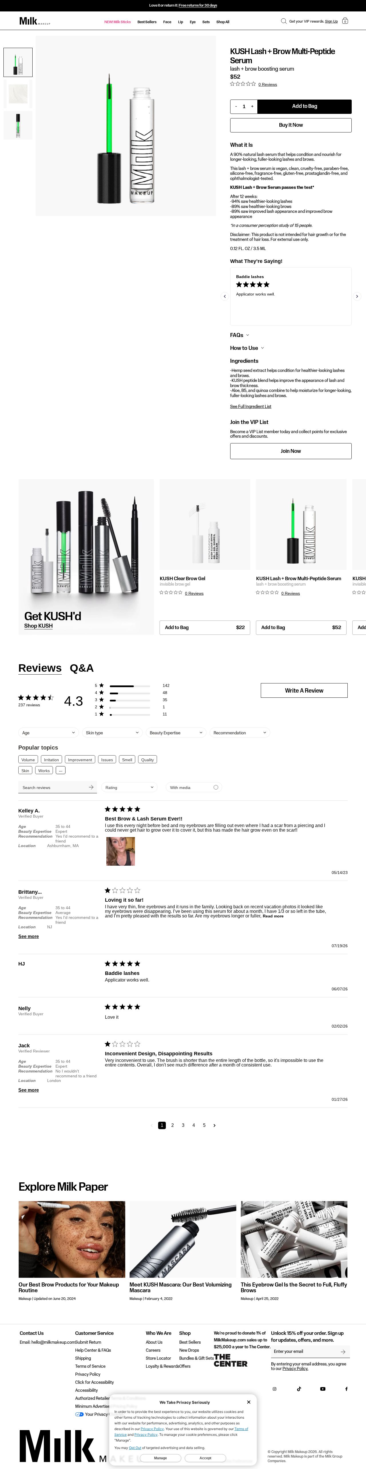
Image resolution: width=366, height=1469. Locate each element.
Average (63, 912)
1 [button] (162, 1125)
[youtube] (322, 1390)
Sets (206, 22)
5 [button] (204, 1125)
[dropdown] (129, 787)
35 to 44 (62, 826)
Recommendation (35, 836)
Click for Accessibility (94, 1383)
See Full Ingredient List (250, 407)
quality (147, 760)
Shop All (222, 22)
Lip (180, 22)
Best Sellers (147, 22)
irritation (51, 760)
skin (25, 770)
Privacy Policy (87, 1375)
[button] (284, 21)
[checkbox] (194, 787)
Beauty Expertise (34, 831)
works (44, 770)
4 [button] (193, 1125)
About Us (154, 1343)
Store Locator (158, 1359)
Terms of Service (90, 1367)
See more (28, 936)
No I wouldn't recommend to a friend (76, 1073)
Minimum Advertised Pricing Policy (106, 1407)
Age (22, 826)
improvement (80, 760)
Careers (153, 1351)
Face (167, 22)
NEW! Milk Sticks (117, 22)
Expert (61, 831)
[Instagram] (274, 1390)
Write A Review (304, 691)
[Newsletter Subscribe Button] (343, 1352)
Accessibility (86, 1391)
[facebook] (346, 1390)
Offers (184, 1367)
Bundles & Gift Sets (196, 1359)
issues (107, 760)
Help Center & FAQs (93, 1351)
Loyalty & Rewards (162, 1367)
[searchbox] (57, 787)
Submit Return (88, 1343)
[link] (132, 715)
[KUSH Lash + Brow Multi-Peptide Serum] (301, 524)
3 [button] (183, 1125)
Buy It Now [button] (291, 125)
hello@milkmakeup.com (53, 1343)
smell (127, 760)
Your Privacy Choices (104, 1415)
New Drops (189, 1351)
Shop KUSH (38, 626)
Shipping (83, 1359)
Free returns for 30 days (198, 5)
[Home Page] (35, 21)
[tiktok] (299, 1390)
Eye (193, 22)
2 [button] (172, 1125)
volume (28, 760)
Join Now (291, 451)
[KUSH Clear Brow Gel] (205, 524)
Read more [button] (273, 916)
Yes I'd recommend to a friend (76, 838)
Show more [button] (60, 770)
